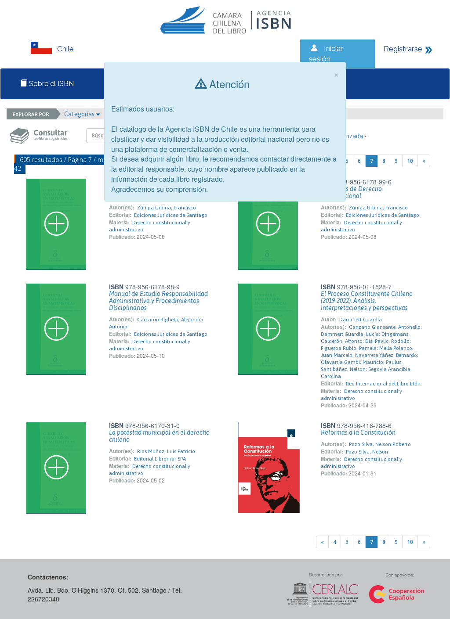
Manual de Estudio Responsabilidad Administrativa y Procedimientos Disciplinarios (158, 300)
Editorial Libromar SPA (160, 459)
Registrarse (403, 48)
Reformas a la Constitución (358, 432)
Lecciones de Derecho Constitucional (351, 192)
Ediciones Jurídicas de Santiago (170, 215)
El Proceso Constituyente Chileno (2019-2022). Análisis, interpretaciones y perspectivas (367, 300)
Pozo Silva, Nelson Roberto (380, 444)
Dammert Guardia (360, 320)
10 (410, 161)
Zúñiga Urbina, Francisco (166, 208)
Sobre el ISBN (50, 83)
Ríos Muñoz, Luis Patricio (166, 451)
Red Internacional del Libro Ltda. (384, 384)
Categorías (80, 114)
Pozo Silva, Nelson (367, 452)
